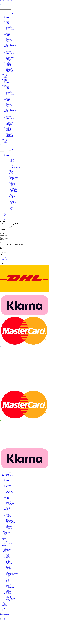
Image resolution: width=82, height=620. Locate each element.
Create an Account (3, 617)
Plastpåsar (7, 61)
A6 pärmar (11, 206)
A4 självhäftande (8, 64)
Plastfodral (11, 175)
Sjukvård (7, 505)
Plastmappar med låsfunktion (10, 503)
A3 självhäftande (8, 63)
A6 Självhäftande (8, 66)
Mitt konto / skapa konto (7, 532)
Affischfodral (8, 36)
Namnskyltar (8, 28)
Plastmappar (7, 55)
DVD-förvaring (8, 507)
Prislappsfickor (8, 31)
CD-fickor (7, 22)
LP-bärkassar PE (8, 44)
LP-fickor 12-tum (8, 38)
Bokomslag (7, 50)
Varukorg (5, 77)
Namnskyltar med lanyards (10, 29)
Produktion (5, 15)
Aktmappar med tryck (9, 483)
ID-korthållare (8, 30)
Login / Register (4, 610)
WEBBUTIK (4, 20)
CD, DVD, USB (6, 21)
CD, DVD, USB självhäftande (10, 67)
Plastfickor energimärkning (10, 56)
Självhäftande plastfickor (7, 62)
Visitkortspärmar (8, 51)
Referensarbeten (6, 84)
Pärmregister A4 (8, 514)
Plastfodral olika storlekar (9, 504)
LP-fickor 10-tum (8, 39)
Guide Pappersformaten (7, 549)
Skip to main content (9, 0)
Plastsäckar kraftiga (12, 181)
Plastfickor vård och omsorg (10, 57)
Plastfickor (5, 18)
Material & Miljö (6, 17)
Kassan (5, 76)
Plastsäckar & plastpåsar (7, 60)
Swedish (4, 618)
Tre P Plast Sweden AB (7, 485)
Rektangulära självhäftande (10, 71)
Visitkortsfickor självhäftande (10, 70)
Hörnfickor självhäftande (9, 68)
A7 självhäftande (12, 187)
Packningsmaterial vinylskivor (10, 529)
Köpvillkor (5, 78)
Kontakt (5, 214)
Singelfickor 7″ (8, 525)
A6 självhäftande (8, 518)
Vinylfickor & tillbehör (7, 37)
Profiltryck (5, 16)
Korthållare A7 (8, 489)
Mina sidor (5, 75)
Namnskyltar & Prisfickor (7, 26)
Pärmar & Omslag (6, 46)
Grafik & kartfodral (7, 34)
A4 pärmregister (8, 48)
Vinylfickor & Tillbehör (7, 523)
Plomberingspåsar (8, 69)
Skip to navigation (3, 0)
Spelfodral (11, 171)
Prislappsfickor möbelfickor (10, 492)
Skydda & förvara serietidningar (10, 530)
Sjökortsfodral (11, 195)
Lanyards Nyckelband (9, 32)
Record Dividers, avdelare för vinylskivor (15, 164)
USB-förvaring (8, 508)
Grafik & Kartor (6, 497)
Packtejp (7, 496)
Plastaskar (7, 493)
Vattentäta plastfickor (9, 59)
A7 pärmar (7, 49)
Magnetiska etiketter (9, 27)
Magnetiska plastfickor (9, 58)
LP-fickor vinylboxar (9, 40)
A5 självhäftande (8, 65)
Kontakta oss (6, 486)
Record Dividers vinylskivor (10, 528)
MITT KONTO (4, 74)
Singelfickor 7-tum (8, 42)
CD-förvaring (8, 506)
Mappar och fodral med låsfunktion (11, 53)
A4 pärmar (7, 47)
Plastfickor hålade (8, 54)
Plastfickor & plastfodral (7, 52)
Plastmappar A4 (8, 502)
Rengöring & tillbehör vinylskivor (11, 45)
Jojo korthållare (11, 200)
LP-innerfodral (8, 41)
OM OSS (3, 72)
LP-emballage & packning (10, 43)
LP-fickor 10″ (8, 524)
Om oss (5, 73)
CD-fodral (7, 23)
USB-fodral (7, 25)
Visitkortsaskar (8, 33)
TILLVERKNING (5, 14)
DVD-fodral (7, 24)
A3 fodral (7, 35)
